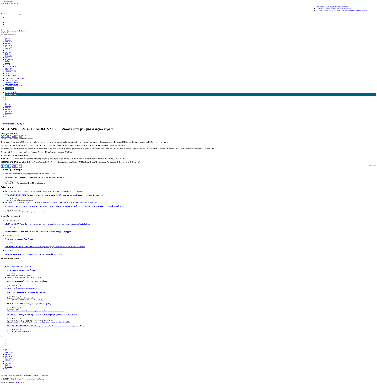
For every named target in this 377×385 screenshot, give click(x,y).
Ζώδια (7, 73)
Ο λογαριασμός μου (7, 1)
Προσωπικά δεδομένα (15, 375)
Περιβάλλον (8, 56)
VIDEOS (8, 64)
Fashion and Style (10, 71)
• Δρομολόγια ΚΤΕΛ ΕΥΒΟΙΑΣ (15, 78)
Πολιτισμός (8, 45)
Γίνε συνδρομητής (11, 95)
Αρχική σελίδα (5, 31)
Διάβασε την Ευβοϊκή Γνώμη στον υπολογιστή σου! (320, 7)
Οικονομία (8, 52)
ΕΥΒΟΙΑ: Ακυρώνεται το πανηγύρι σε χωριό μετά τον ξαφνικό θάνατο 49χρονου (329, 10)
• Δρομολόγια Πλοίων (12, 82)
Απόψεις (7, 63)
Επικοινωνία (9, 88)
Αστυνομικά (8, 41)
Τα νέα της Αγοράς (10, 66)
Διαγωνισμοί (9, 59)
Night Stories (9, 68)
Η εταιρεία (4, 375)
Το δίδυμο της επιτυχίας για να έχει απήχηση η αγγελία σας (322, 8)
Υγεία (6, 57)
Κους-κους (8, 47)
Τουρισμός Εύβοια (10, 75)
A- (25, 135)
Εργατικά (8, 50)
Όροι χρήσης (28, 375)
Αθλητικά (15, 31)
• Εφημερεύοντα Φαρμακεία (13, 85)
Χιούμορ (7, 61)
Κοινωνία (8, 40)
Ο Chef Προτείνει (10, 70)
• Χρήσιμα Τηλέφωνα (11, 84)
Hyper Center (20, 382)
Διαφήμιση (36, 375)
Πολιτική (7, 38)
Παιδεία (7, 54)
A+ (23, 135)
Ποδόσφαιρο (23, 31)
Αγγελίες (7, 49)
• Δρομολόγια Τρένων (12, 80)
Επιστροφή (372, 165)
